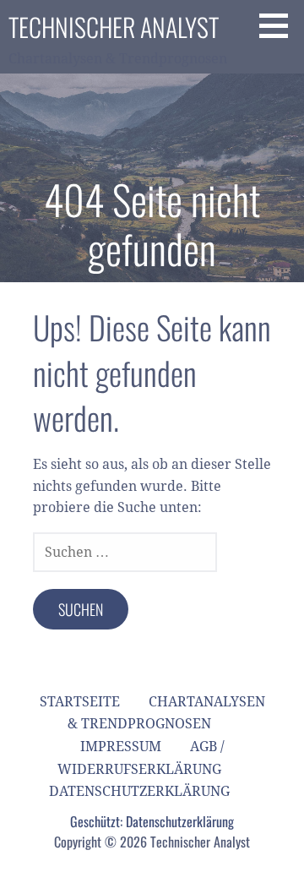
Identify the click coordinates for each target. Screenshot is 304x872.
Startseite (80, 702)
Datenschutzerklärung (139, 791)
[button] (279, 25)
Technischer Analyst (113, 27)
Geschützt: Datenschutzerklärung (152, 821)
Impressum (120, 746)
